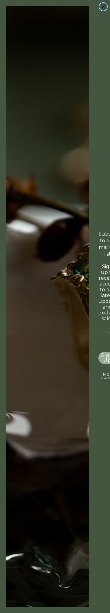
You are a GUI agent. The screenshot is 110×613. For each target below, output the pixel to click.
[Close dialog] (103, 6)
